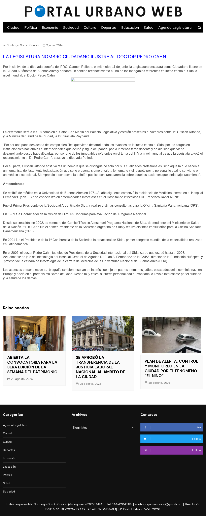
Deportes (108, 27)
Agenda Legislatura (175, 27)
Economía (50, 27)
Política (30, 27)
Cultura (90, 27)
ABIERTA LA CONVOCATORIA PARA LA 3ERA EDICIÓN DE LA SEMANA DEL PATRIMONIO (32, 364)
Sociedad (71, 27)
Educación (130, 27)
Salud (148, 27)
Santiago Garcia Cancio (23, 45)
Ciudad (13, 27)
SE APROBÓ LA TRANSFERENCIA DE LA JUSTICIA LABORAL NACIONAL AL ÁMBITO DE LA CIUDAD (100, 367)
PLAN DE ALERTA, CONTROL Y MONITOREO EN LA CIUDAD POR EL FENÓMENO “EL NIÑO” (171, 368)
